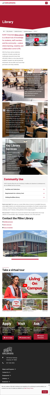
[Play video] (25, 285)
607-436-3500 (10, 363)
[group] (25, 305)
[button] (12, 305)
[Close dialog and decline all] (49, 384)
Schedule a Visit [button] (25, 337)
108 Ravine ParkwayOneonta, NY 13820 (11, 359)
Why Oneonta (9, 31)
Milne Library (19, 35)
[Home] (3, 31)
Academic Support (28, 31)
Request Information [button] (41, 336)
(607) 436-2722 (7, 224)
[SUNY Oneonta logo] (8, 3)
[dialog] (25, 389)
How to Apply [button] (8, 337)
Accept (45, 391)
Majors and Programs (8, 369)
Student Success (18, 31)
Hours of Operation (8, 227)
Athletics (5, 378)
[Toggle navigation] (46, 3)
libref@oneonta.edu (8, 221)
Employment (6, 375)
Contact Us (5, 372)
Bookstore (5, 381)
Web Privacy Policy (28, 388)
